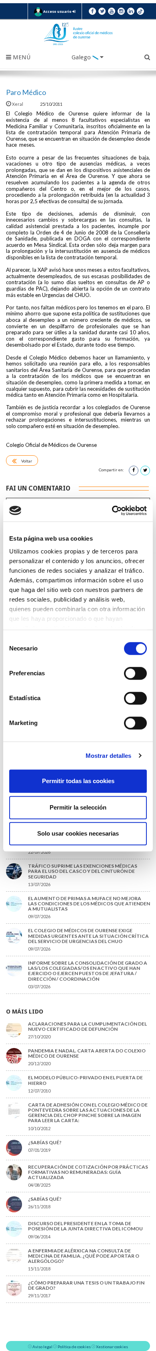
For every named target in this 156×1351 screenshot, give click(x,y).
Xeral (17, 104)
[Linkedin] (130, 11)
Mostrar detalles (109, 755)
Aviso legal (42, 1346)
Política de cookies (74, 1346)
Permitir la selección (78, 807)
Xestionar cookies (112, 1346)
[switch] (135, 673)
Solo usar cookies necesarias (78, 833)
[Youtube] (111, 11)
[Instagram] (121, 11)
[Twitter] (102, 11)
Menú (20, 57)
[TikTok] (140, 11)
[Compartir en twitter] (145, 470)
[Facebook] (92, 11)
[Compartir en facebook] (133, 470)
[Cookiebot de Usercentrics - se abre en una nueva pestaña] (112, 510)
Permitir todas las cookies (78, 780)
